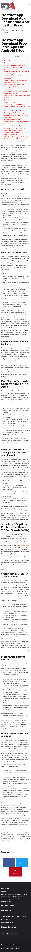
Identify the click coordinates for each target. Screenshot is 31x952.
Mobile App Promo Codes (11, 82)
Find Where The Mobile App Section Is (14, 65)
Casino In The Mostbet (10, 102)
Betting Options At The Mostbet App (14, 113)
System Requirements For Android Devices (16, 80)
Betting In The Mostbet (10, 134)
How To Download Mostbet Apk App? (14, 84)
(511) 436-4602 (7, 919)
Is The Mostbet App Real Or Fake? (13, 104)
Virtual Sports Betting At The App (13, 110)
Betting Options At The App (11, 87)
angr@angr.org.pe (8, 922)
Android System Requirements (12, 119)
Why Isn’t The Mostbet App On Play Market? (16, 137)
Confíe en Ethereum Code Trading (10, 945)
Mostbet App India (9, 61)
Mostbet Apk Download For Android (14, 130)
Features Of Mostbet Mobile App (13, 93)
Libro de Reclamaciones (8, 905)
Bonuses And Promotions (11, 63)
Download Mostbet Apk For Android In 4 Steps (16, 139)
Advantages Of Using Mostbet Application (15, 91)
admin (7, 30)
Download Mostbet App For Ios (12, 132)
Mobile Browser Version (10, 100)
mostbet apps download (22, 545)
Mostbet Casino (8, 89)
